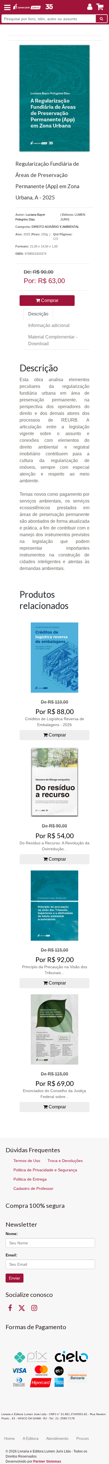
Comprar (49, 300)
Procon (82, 1438)
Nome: (12, 1233)
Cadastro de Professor (33, 1188)
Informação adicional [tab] (49, 325)
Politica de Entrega (30, 1179)
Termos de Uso (26, 1160)
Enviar (14, 1278)
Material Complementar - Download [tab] (52, 340)
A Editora (31, 1438)
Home (9, 1438)
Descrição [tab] (38, 314)
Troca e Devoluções (65, 1160)
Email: (11, 1255)
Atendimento (57, 1438)
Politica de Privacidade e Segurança (45, 1170)
